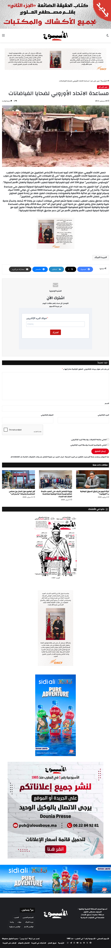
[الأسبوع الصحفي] (55, 36)
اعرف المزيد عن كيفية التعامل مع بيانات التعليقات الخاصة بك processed (37, 457)
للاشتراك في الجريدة (38, 943)
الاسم (107, 403)
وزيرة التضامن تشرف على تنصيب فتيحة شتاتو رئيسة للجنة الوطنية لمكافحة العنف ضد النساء (56, 494)
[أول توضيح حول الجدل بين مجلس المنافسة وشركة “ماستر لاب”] (18, 479)
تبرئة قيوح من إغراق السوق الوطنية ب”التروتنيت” (94, 493)
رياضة (12, 922)
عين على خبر (95, 81)
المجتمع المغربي (28, 917)
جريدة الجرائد (100, 257)
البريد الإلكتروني (103, 415)
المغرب (16, 917)
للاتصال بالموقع (24, 943)
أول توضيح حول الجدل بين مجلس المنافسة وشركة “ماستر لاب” (22, 493)
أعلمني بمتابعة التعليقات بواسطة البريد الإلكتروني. (89, 440)
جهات (19, 922)
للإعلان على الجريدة (9, 943)
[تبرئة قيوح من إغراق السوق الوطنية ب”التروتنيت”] (92, 479)
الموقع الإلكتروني (47, 415)
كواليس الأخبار (28, 927)
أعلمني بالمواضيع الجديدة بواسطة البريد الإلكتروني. (88, 445)
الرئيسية (104, 81)
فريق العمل (52, 943)
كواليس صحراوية (14, 927)
